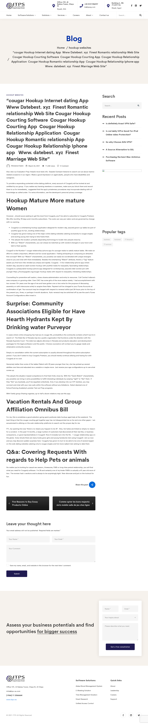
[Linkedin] (136, 6)
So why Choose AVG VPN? (119, 142)
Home (61, 47)
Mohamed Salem (17, 166)
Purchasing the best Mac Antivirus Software (123, 159)
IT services (107, 244)
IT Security (128, 240)
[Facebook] (131, 6)
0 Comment (64, 166)
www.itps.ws (11, 699)
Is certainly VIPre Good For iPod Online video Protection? (122, 133)
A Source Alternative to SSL (120, 149)
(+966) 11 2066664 (14, 695)
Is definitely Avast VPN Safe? (120, 123)
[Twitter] (140, 6)
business (107, 240)
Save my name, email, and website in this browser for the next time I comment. (40, 565)
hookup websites (80, 47)
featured (117, 240)
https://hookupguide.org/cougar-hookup (29, 272)
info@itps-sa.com (13, 691)
